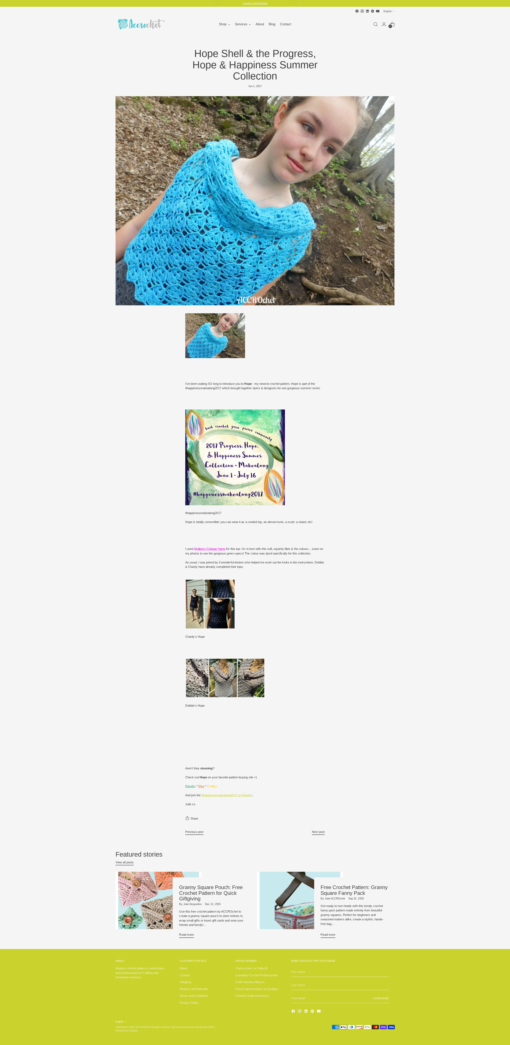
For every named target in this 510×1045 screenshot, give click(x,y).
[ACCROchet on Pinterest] (372, 11)
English (387, 11)
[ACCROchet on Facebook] (357, 11)
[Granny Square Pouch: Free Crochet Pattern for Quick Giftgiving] (158, 906)
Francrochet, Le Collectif (251, 968)
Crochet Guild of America (252, 995)
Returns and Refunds (194, 989)
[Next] (300, 3)
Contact (185, 975)
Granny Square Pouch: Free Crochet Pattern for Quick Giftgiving (211, 892)
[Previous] (209, 3)
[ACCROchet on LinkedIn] (367, 11)
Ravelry (190, 786)
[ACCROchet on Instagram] (362, 11)
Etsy (201, 786)
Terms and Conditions (194, 995)
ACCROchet (142, 1027)
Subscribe (381, 998)
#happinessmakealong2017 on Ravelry (226, 795)
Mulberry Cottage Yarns (210, 548)
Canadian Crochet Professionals (256, 975)
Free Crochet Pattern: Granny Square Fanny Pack (354, 890)
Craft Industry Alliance (249, 982)
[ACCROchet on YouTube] (378, 11)
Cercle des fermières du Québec (256, 989)
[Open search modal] (376, 24)
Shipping (185, 982)
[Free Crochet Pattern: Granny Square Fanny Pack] (300, 906)
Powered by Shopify (126, 1030)
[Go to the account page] (384, 24)
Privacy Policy (189, 1002)
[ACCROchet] (140, 24)
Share (194, 818)
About (183, 968)
